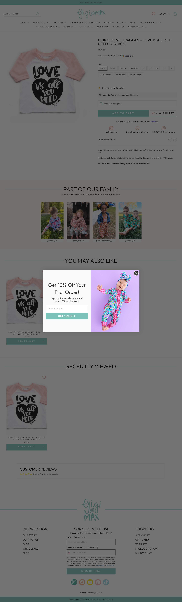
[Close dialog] (136, 273)
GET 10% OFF (67, 316)
